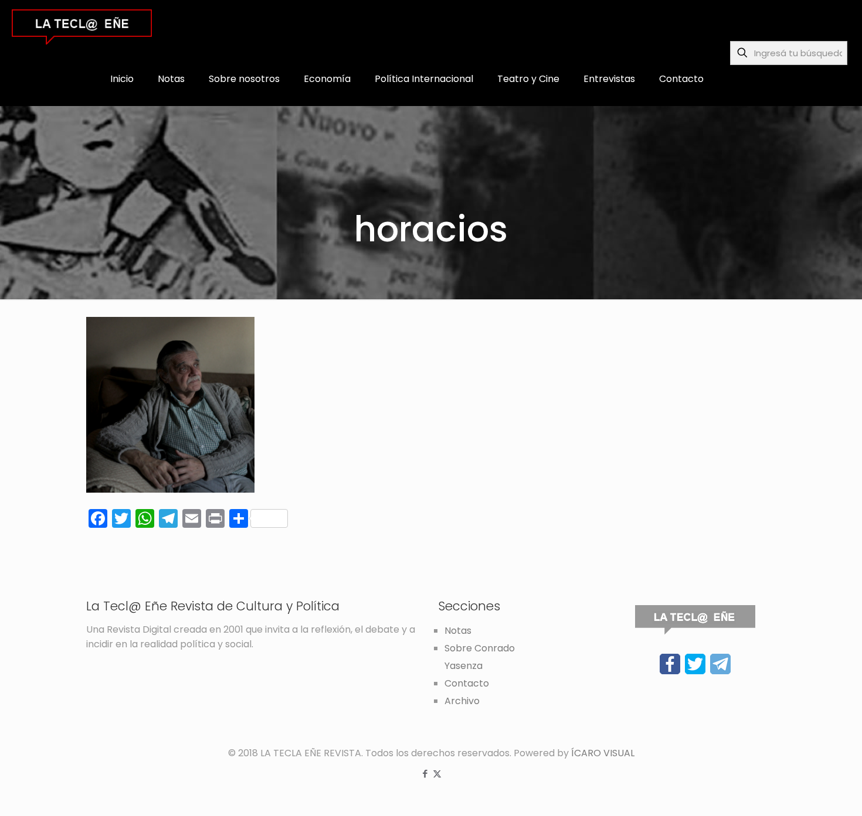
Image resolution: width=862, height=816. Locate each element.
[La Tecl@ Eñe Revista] (82, 26)
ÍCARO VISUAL (602, 753)
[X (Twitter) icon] (437, 773)
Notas (457, 630)
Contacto (466, 683)
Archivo (462, 701)
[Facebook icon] (424, 773)
